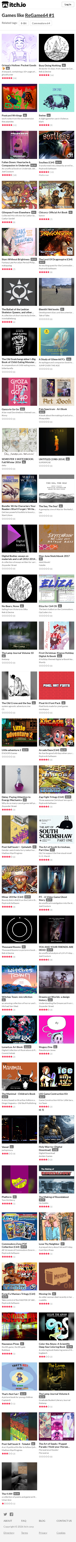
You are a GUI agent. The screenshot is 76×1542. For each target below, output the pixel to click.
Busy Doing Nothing (50, 65)
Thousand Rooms (11, 946)
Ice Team (43, 1103)
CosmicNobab (8, 1053)
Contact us (64, 1520)
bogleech (43, 1353)
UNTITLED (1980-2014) (52, 459)
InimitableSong (9, 318)
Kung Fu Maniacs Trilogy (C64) (18, 1293)
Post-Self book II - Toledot (16, 1443)
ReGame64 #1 (39, 15)
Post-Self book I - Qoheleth (16, 846)
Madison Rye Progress (12, 853)
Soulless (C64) (46, 162)
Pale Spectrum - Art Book (53, 409)
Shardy (42, 662)
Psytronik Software (47, 168)
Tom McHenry (8, 1200)
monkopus (44, 709)
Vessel (5, 1146)
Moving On (45, 1293)
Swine (42, 115)
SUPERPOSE (45, 462)
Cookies (61, 1532)
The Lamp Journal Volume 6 (54, 1393)
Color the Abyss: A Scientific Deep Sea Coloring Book (54, 1345)
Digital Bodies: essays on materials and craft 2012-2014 (18, 557)
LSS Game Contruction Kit (53, 1093)
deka (4, 465)
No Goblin (43, 1203)
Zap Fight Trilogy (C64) (51, 796)
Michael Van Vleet (10, 1006)
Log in (68, 4)
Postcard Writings (12, 115)
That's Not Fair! (10, 1393)
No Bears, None (10, 606)
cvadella (42, 1300)
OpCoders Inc (45, 612)
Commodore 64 (41, 23)
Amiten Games (45, 1156)
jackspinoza (7, 1150)
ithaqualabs (44, 418)
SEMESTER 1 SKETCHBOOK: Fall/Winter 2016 (18, 460)
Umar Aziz (6, 1500)
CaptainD (6, 1400)
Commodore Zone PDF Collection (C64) (14, 1245)
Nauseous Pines (10, 1343)
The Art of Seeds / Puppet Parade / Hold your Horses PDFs (53, 1446)
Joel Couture (8, 171)
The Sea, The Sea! (48, 506)
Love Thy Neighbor (49, 1243)
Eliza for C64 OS (48, 606)
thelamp (5, 659)
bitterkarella (7, 368)
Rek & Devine (45, 71)
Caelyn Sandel (8, 218)
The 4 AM (7, 1493)
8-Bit (24, 23)
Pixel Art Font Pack (49, 703)
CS (3, 709)
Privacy (43, 1532)
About (8, 1520)
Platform (7, 1196)
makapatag (7, 265)
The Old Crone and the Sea (16, 703)
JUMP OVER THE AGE (49, 365)
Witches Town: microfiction (17, 996)
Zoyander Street (9, 565)
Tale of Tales (44, 315)
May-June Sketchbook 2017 (54, 555)
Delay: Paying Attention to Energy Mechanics (16, 798)
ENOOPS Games (9, 753)
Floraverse (44, 1453)
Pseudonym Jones (47, 1050)
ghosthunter (7, 74)
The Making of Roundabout (54, 1196)
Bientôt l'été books (49, 309)
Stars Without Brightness (16, 259)
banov (42, 215)
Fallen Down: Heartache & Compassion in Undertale (16, 164)
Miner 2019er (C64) (12, 896)
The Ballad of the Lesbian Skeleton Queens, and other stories (17, 312)
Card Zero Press (46, 1250)
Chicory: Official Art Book (53, 212)
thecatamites (8, 121)
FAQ (23, 1520)
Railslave (6, 1350)
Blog (42, 1520)
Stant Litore (7, 515)
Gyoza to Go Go (10, 409)
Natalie (42, 565)
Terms (24, 1532)
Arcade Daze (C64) (49, 749)
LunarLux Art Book (12, 1046)
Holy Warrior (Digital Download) (50, 1148)
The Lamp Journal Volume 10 (18, 652)
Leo (40, 512)
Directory (9, 1532)
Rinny (4, 415)
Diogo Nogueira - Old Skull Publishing (19, 1103)
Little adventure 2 (11, 749)
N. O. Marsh (44, 856)
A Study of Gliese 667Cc (52, 359)
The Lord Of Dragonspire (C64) (55, 259)
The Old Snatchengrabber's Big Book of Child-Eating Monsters (19, 361)
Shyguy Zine (45, 1046)
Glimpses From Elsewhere (16, 212)
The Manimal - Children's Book (18, 1093)
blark (41, 121)
